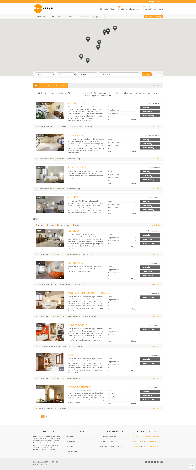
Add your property (154, 16)
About (70, 16)
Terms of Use (55, 447)
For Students (71, 446)
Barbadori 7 (75, 262)
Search (147, 74)
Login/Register (155, 2)
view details (156, 127)
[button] (99, 43)
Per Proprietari (72, 451)
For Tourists (71, 441)
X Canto (73, 354)
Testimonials (82, 16)
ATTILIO (73, 230)
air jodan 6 (136, 436)
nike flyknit (136, 446)
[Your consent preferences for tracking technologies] (192, 466)
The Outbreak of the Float (108, 441)
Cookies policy (43, 464)
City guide (96, 16)
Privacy (35, 450)
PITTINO (73, 197)
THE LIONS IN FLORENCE (108, 436)
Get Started (40, 16)
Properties (56, 16)
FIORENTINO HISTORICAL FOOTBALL (111, 446)
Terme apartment (80, 386)
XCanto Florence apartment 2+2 (89, 292)
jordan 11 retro (138, 441)
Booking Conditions (48, 450)
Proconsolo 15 (77, 167)
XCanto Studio (77, 325)
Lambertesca (76, 135)
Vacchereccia (76, 103)
